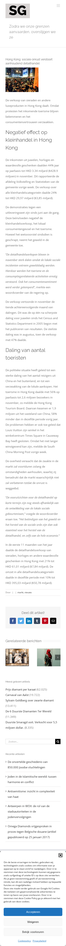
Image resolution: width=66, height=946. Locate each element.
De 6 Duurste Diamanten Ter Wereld (28, 711)
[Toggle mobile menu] (58, 5)
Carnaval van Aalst (17, 695)
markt (20, 592)
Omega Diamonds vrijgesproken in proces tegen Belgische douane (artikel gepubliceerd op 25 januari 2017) (32, 831)
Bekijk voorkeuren (33, 931)
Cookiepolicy (24, 940)
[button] (60, 855)
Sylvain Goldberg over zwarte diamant (30, 700)
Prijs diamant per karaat (21, 689)
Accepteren (33, 911)
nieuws (28, 592)
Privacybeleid (39, 940)
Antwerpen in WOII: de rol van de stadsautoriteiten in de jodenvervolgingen (29, 811)
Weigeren (33, 921)
